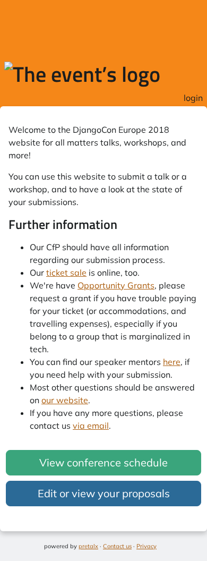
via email (91, 425)
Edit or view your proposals (104, 493)
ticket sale (66, 272)
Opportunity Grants (115, 285)
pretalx (88, 546)
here (171, 361)
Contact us (117, 546)
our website (64, 400)
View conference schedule (103, 462)
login (193, 97)
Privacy (146, 546)
